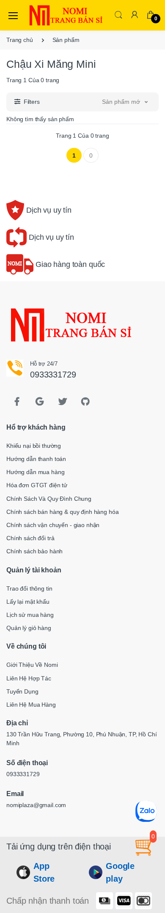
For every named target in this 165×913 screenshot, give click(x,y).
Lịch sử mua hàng (30, 614)
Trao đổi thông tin (29, 588)
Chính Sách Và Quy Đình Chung (48, 498)
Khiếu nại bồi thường (33, 445)
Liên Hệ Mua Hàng (31, 704)
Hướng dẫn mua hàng (35, 472)
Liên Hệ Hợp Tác (28, 678)
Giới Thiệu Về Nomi (32, 664)
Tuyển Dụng (22, 691)
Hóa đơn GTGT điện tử (36, 485)
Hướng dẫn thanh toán (36, 458)
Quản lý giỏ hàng (28, 627)
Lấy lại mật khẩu (28, 601)
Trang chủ (19, 39)
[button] (118, 14)
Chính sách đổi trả (30, 538)
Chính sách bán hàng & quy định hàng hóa (62, 511)
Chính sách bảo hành (34, 551)
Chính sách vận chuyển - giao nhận (52, 525)
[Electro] (48, 15)
